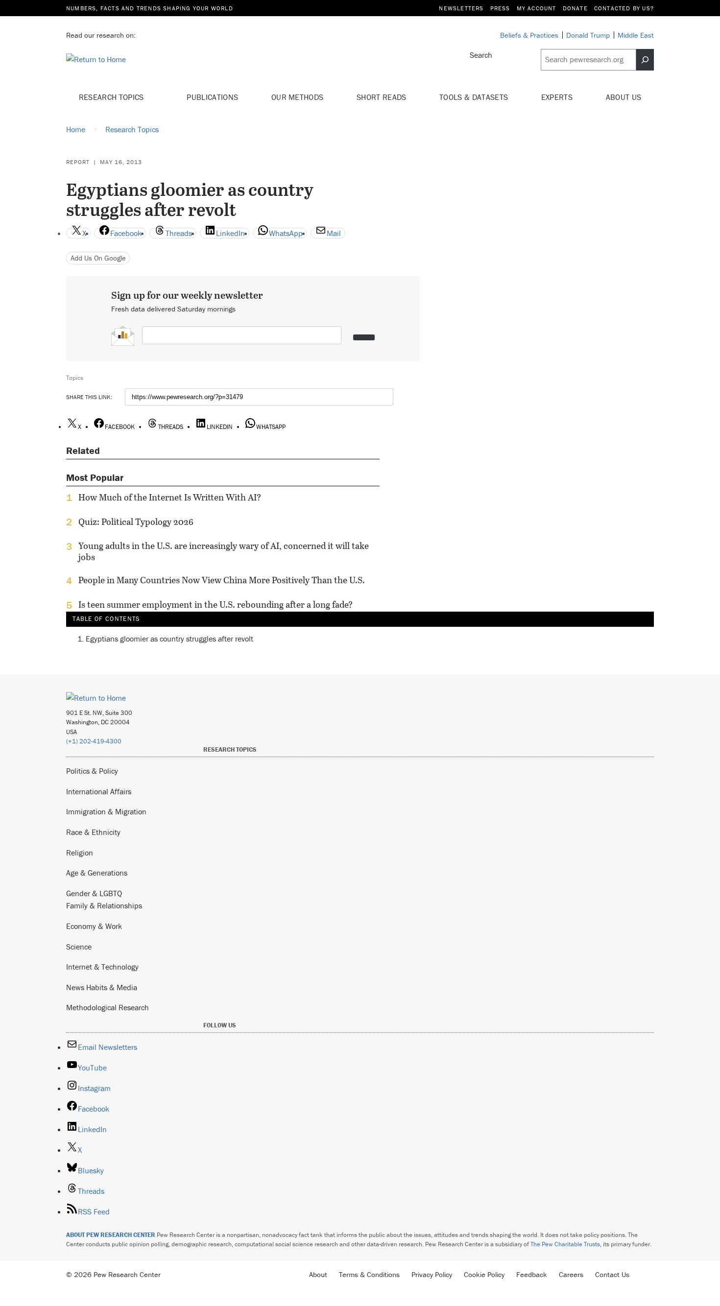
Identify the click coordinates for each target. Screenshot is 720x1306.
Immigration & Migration (106, 811)
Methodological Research (107, 1007)
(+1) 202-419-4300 (93, 741)
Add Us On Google (98, 257)
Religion (79, 852)
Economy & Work (94, 926)
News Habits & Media (101, 987)
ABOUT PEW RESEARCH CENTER (110, 1235)
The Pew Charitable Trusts (565, 1244)
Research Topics (112, 97)
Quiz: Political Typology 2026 (135, 522)
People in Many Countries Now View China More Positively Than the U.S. (221, 580)
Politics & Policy (92, 771)
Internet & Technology (102, 967)
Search (481, 55)
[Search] (645, 60)
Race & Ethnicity (93, 832)
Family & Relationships (104, 905)
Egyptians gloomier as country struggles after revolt (169, 638)
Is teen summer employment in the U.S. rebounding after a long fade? (215, 605)
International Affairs (98, 791)
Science (79, 946)
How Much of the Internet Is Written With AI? (169, 497)
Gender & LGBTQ (94, 893)
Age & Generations (96, 873)
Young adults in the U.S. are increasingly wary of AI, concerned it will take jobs (223, 551)
